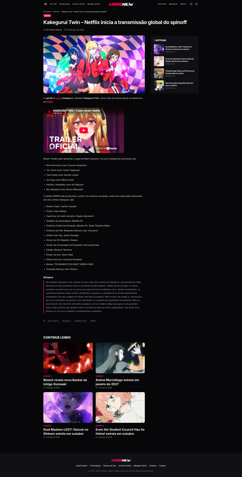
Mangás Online (93, 4)
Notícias (56, 12)
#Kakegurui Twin (80, 321)
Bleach (183, 4)
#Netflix (93, 321)
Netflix (49, 101)
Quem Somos (81, 466)
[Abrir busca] (191, 4)
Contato (162, 466)
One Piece (162, 4)
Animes (47, 15)
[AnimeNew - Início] (121, 4)
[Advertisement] (175, 117)
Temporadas (64, 4)
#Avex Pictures (53, 321)
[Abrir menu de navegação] (45, 4)
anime (59, 98)
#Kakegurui (66, 321)
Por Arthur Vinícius (54, 30)
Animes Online (78, 4)
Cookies (152, 466)
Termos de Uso (109, 466)
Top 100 (53, 4)
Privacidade (95, 466)
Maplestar (173, 4)
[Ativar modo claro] (196, 4)
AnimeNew (47, 12)
